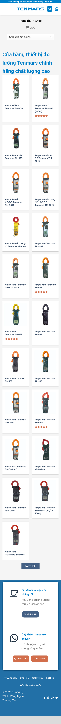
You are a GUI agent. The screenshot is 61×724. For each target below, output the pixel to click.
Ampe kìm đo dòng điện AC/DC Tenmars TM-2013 (45, 202)
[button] (4, 9)
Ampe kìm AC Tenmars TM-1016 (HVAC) (44, 108)
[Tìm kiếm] (49, 9)
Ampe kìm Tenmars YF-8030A (15, 509)
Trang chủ (25, 20)
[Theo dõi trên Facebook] (44, 698)
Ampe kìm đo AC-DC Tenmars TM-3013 (44, 158)
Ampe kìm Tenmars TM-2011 (15, 421)
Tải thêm (30, 566)
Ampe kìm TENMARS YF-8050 (15, 553)
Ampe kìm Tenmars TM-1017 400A (15, 286)
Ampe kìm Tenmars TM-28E (45, 421)
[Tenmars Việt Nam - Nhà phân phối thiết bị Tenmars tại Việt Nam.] (30, 9)
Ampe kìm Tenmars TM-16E (45, 380)
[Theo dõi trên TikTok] (52, 698)
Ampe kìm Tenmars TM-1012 (45, 245)
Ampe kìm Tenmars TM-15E (15, 380)
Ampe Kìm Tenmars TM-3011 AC (15, 468)
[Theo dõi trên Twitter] (56, 698)
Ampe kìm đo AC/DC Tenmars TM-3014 (13, 202)
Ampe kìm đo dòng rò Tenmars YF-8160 (15, 245)
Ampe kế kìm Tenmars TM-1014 (14, 107)
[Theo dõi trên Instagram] (48, 698)
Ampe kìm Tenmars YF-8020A (45, 468)
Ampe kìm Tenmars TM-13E (13, 333)
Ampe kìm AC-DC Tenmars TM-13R (14, 157)
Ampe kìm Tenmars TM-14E (45, 333)
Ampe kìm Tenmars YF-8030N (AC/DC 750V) (45, 510)
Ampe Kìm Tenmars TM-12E (45, 286)
